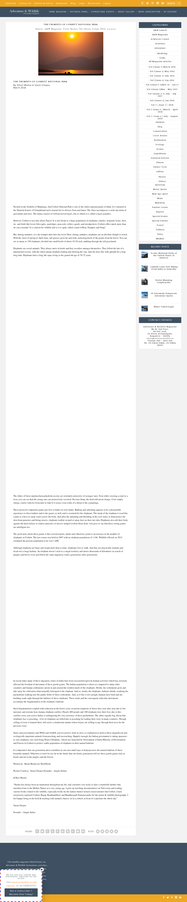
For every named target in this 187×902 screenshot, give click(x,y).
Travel (160, 225)
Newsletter (62, 3)
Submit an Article (43, 3)
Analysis (160, 122)
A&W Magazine (160, 34)
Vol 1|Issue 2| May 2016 (162, 71)
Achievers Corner (160, 39)
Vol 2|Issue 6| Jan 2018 (162, 100)
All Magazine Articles (160, 61)
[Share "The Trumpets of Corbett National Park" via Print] (83, 831)
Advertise (11, 3)
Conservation (160, 131)
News (141, 12)
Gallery (130, 12)
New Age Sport (160, 194)
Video (160, 234)
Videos (162, 181)
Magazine (61, 12)
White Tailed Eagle (164, 306)
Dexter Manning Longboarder (163, 281)
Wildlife (160, 238)
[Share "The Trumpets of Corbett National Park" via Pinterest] (57, 831)
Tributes (160, 229)
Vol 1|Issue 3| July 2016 (92, 28)
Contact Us (25, 3)
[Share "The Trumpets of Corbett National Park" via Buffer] (67, 831)
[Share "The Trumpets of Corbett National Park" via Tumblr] (52, 831)
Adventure (160, 48)
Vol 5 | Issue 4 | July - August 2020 (165, 273)
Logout (107, 3)
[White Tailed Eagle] (144, 308)
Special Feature (160, 220)
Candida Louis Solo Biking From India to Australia (164, 268)
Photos (162, 177)
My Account (94, 3)
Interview (160, 185)
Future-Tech (160, 167)
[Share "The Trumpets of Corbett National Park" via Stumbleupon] (72, 831)
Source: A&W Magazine (48, 28)
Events (110, 12)
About (121, 12)
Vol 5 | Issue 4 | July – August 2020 (162, 117)
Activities (160, 43)
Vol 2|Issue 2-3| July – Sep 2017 (162, 94)
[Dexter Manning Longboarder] (144, 282)
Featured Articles (160, 158)
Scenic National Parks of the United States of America (164, 255)
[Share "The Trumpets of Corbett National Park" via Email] (78, 831)
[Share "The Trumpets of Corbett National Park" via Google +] (47, 831)
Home (52, 12)
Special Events (160, 216)
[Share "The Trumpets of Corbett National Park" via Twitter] (42, 831)
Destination (160, 140)
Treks (162, 58)
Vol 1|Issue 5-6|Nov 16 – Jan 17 (162, 84)
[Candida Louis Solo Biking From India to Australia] (144, 268)
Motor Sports (160, 189)
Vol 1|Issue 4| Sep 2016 (162, 80)
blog (160, 126)
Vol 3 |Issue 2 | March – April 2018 (162, 110)
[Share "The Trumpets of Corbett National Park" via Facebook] (37, 831)
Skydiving (162, 53)
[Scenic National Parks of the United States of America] (144, 255)
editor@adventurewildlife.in (160, 338)
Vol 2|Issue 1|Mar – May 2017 (162, 89)
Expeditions (98, 12)
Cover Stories (70, 28)
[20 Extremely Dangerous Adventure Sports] (144, 295)
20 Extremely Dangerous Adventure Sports (164, 294)
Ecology (160, 144)
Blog (73, 3)
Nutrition (160, 203)
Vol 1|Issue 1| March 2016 (162, 67)
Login (82, 3)
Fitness (160, 162)
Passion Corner (160, 207)
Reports (160, 212)
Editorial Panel (79, 12)
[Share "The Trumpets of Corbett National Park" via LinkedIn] (62, 831)
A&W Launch (160, 30)
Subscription (152, 12)
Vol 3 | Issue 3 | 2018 (162, 105)
